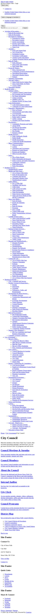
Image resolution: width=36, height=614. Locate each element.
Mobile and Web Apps (15, 171)
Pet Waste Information (19, 96)
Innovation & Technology (20, 390)
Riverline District (17, 311)
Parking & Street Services (16, 229)
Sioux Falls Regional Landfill (21, 218)
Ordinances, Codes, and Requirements (19, 291)
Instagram (8, 600)
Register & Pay (9, 581)
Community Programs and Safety (22, 124)
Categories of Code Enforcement (22, 106)
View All (15, 376)
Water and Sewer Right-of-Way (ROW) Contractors (21, 196)
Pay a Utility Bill (17, 183)
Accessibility (8, 586)
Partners (14, 77)
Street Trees (15, 236)
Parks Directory (17, 63)
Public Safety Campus (19, 117)
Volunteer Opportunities (15, 78)
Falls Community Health (19, 136)
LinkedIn (7, 604)
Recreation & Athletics (15, 36)
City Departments (17, 274)
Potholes (14, 264)
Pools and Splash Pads (19, 50)
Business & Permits (10, 279)
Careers (14, 147)
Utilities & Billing (17, 272)
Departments (8, 574)
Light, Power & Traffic (19, 188)
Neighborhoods (17, 246)
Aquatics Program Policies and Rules (23, 59)
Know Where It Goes (18, 222)
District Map (16, 362)
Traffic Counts (16, 239)
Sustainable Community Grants (21, 417)
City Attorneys (16, 379)
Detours (14, 204)
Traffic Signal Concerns (19, 267)
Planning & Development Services (22, 400)
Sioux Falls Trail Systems (20, 64)
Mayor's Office (13, 339)
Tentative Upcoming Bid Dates (21, 318)
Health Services (13, 134)
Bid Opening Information (20, 320)
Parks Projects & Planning (20, 309)
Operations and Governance (20, 148)
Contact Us (4, 562)
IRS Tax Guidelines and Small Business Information (21, 333)
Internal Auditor (17, 356)
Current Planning (17, 304)
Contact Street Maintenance (20, 237)
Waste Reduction (17, 227)
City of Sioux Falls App (19, 260)
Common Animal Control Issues (22, 92)
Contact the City (13, 258)
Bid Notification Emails (19, 314)
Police (10, 155)
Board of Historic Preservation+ (22, 370)
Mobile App (8, 584)
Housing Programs (18, 243)
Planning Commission (19, 307)
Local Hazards (16, 113)
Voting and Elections (14, 402)
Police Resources (17, 164)
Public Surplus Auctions (19, 327)
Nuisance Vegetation (18, 262)
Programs (15, 208)
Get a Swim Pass (17, 52)
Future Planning (17, 302)
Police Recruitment (18, 166)
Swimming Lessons (18, 54)
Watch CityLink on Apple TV (21, 426)
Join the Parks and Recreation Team (23, 409)
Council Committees (11, 523)
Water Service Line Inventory (21, 194)
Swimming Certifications (19, 56)
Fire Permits (16, 131)
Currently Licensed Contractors (17, 335)
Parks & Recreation (14, 35)
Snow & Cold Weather (19, 115)
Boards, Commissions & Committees (19, 363)
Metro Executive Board (19, 154)
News (6, 577)
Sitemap (15, 610)
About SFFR (16, 126)
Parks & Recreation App (15, 33)
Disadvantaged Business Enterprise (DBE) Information (23, 324)
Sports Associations (18, 42)
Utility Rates (16, 187)
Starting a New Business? (16, 330)
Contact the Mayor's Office (20, 341)
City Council (12, 349)
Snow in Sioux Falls (18, 232)
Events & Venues (13, 68)
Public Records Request (19, 276)
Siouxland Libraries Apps (20, 178)
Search (3, 28)
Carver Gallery (16, 85)
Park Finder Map (17, 66)
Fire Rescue (12, 122)
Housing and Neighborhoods (17, 241)
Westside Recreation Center (20, 45)
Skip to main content (7, 1)
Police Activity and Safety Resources (23, 161)
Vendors (14, 321)
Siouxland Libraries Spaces (20, 75)
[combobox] (10, 17)
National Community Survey (13, 525)
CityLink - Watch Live (15, 423)
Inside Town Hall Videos (12, 530)
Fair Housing (16, 244)
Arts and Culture (13, 80)
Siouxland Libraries (14, 87)
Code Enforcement (14, 103)
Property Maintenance (19, 269)
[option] (20, 13)
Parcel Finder (16, 251)
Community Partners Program (21, 328)
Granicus (28, 612)
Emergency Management (16, 108)
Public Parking (16, 230)
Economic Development (19, 300)
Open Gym (15, 47)
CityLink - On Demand (19, 428)
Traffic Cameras (17, 119)
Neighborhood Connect (15, 169)
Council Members (17, 353)
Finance (14, 383)
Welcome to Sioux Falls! (15, 430)
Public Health (16, 138)
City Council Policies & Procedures (15, 521)
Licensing (15, 288)
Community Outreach (18, 162)
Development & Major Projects (17, 293)
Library (14, 391)
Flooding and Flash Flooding (21, 120)
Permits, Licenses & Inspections (18, 283)
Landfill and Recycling (15, 216)
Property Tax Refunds (19, 248)
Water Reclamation (18, 192)
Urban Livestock (17, 98)
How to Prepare (17, 110)
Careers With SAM (18, 211)
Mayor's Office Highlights (20, 346)
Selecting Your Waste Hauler (21, 225)
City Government (10, 337)
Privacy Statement (6, 610)
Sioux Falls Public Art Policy (21, 84)
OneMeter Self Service (19, 185)
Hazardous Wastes (17, 223)
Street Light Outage (18, 265)
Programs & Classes (18, 38)
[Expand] (14, 49)
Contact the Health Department (21, 141)
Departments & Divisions (16, 377)
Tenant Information (18, 253)
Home (3, 433)
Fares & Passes (16, 201)
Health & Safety (9, 89)
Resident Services (10, 168)
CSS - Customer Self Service (17, 281)
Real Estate (15, 306)
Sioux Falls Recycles (18, 220)
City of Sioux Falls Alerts (20, 173)
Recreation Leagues (18, 40)
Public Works (16, 398)
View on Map (5, 558)
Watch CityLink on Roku (20, 424)
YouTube (7, 605)
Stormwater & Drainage (19, 271)
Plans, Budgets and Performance (22, 348)
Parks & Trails (12, 61)
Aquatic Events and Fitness (20, 57)
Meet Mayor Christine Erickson (21, 342)
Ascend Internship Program (20, 411)
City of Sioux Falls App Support (22, 278)
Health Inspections (18, 140)
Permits (14, 285)
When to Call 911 (17, 145)
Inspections (15, 286)
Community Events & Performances (23, 71)
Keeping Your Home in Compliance (23, 250)
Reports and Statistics (18, 152)
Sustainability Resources (19, 419)
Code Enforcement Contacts (20, 105)
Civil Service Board (18, 365)
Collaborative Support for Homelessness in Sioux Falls (21, 256)
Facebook (8, 598)
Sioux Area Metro (13, 199)
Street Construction (18, 234)
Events (7, 579)
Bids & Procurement (14, 313)
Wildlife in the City (18, 99)
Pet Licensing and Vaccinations (21, 94)
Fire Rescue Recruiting (19, 127)
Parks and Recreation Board (20, 372)
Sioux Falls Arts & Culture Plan (21, 82)
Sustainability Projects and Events (22, 421)
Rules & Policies (17, 206)
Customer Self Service (19, 176)
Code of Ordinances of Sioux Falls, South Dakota (20, 526)
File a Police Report (18, 157)
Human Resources (17, 388)
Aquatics (11, 49)
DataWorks (8, 583)
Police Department (18, 397)
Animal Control (13, 91)
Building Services (17, 295)
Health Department (18, 386)
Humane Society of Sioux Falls (21, 101)
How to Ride (16, 209)
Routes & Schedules (18, 202)
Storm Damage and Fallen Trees (22, 112)
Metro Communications (15, 143)
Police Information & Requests (21, 159)
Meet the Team (16, 344)
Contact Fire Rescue (18, 129)
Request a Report (17, 133)
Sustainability (12, 416)
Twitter (7, 602)
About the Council (18, 355)
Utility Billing (12, 181)
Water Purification (17, 190)
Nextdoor (7, 607)
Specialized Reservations (19, 73)
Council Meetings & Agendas (21, 351)
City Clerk (15, 358)
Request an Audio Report (20, 150)
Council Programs (17, 360)
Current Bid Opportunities (20, 316)
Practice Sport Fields (18, 43)
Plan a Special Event (18, 70)
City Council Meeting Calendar (14, 528)
